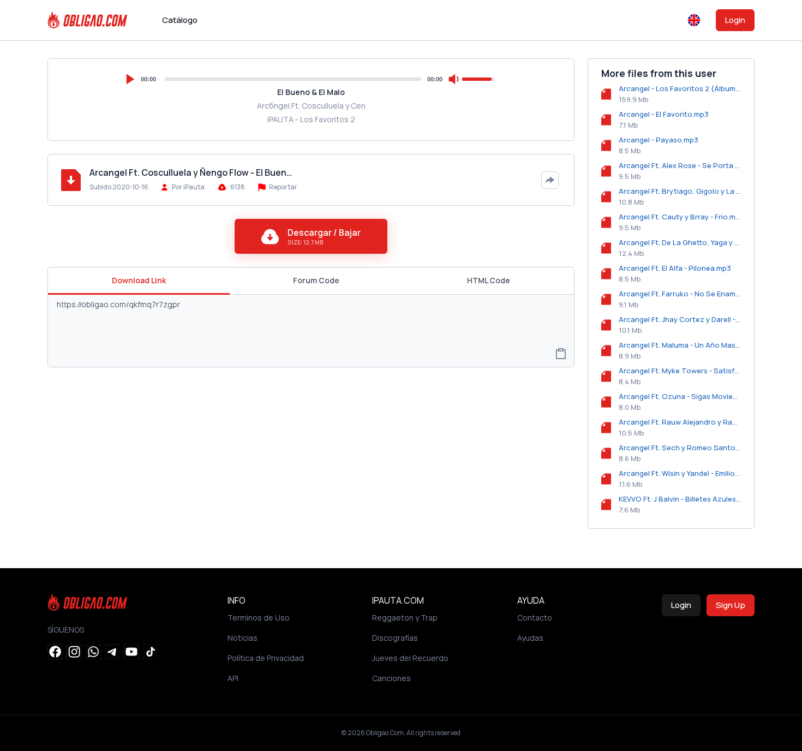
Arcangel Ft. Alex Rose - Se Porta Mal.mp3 (680, 165)
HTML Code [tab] (488, 280)
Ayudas (530, 638)
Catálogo (179, 20)
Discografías (395, 638)
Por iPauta (188, 187)
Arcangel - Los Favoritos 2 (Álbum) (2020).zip (680, 88)
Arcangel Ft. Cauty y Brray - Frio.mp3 (680, 217)
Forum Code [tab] (316, 280)
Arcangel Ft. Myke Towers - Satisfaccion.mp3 (680, 371)
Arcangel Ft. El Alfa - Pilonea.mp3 (675, 268)
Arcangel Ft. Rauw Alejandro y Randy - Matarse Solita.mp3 (680, 422)
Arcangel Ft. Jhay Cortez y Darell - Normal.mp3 (680, 319)
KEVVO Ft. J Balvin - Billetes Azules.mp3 (680, 499)
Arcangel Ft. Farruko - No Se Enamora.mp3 (680, 294)
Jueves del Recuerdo (410, 658)
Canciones (391, 678)
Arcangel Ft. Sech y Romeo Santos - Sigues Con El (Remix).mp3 (680, 447)
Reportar (282, 187)
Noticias (243, 638)
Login (735, 20)
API (233, 678)
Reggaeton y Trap (405, 617)
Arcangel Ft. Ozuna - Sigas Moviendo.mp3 (680, 396)
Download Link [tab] (139, 280)
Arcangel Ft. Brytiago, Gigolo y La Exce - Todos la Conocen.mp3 (680, 191)
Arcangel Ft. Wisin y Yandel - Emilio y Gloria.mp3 (680, 473)
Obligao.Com (385, 732)
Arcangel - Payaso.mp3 (658, 140)
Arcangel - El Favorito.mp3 (664, 114)
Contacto (534, 617)
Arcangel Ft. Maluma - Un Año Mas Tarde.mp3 (680, 345)
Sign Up (730, 605)
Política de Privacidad (266, 658)
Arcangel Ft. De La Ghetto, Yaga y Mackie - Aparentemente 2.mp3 (680, 242)
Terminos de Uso (259, 617)
